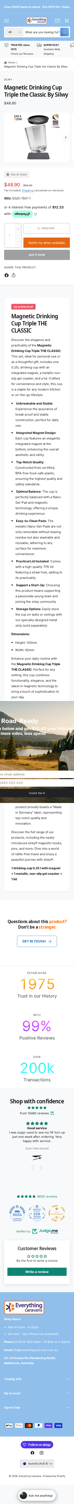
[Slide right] (65, 137)
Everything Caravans (30, 1476)
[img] (37, 1107)
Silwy (8, 79)
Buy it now (37, 255)
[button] (6, 20)
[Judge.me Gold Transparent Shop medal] (46, 1213)
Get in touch (34, 941)
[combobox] (47, 32)
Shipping (27, 190)
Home (11, 62)
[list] (37, 49)
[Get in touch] (57, 20)
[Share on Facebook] (6, 275)
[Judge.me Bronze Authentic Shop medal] (65, 1213)
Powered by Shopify (54, 1476)
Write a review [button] (37, 1272)
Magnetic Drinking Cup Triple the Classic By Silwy (35, 66)
